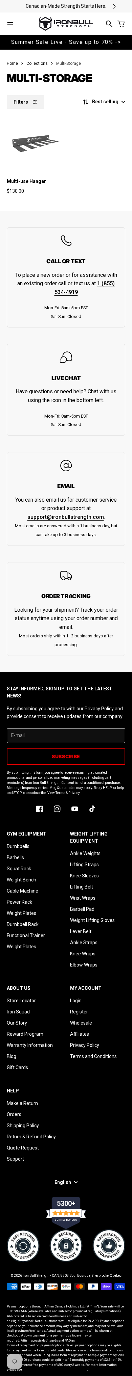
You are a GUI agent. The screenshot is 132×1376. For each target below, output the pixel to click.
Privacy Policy (84, 1045)
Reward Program (25, 1034)
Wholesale (81, 1023)
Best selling (105, 101)
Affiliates (79, 1034)
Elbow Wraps (83, 965)
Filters (21, 102)
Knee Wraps (82, 953)
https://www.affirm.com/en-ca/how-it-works (55, 1369)
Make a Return (22, 1103)
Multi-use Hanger (26, 181)
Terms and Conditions (93, 1056)
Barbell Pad (82, 909)
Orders (14, 1114)
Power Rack (19, 902)
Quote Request (23, 1147)
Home (12, 63)
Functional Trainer (26, 935)
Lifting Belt (81, 887)
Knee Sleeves (84, 875)
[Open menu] (10, 24)
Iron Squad (18, 1011)
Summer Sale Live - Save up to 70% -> (66, 42)
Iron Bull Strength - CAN (41, 1275)
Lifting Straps (84, 864)
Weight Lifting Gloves (92, 920)
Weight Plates (21, 913)
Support (15, 1159)
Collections (37, 63)
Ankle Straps (83, 942)
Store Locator (21, 1000)
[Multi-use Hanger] (35, 142)
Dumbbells (18, 846)
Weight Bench (21, 879)
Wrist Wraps (82, 898)
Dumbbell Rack (23, 924)
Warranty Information (30, 1045)
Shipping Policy (23, 1125)
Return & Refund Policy (31, 1136)
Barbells (15, 857)
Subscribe (66, 756)
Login (76, 1000)
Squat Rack (19, 868)
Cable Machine (22, 891)
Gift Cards (17, 1067)
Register (79, 1011)
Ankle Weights (85, 853)
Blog (11, 1056)
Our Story (17, 1023)
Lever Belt (80, 931)
